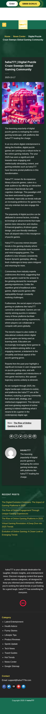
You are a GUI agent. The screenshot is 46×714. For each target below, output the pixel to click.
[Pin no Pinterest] (30, 436)
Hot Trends (10, 657)
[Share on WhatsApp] (11, 436)
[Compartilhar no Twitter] (21, 436)
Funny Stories (11, 631)
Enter (12, 4)
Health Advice (11, 626)
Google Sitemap (12, 666)
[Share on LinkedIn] (34, 436)
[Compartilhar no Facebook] (16, 436)
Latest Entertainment (14, 622)
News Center (19, 36)
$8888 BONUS (30, 4)
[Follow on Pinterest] (19, 687)
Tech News (10, 648)
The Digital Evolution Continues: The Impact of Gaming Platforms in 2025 (23, 504)
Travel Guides (11, 653)
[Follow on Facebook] (4, 687)
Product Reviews (12, 639)
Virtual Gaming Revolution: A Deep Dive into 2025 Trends (22, 525)
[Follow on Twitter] (9, 687)
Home (7, 36)
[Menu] (4, 25)
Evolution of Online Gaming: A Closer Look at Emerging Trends (22, 533)
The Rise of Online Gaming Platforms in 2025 (22, 518)
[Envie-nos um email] (14, 687)
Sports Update (11, 644)
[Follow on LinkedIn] (23, 687)
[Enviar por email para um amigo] (25, 436)
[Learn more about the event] (23, 14)
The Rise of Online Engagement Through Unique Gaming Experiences (20, 512)
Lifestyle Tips (10, 635)
